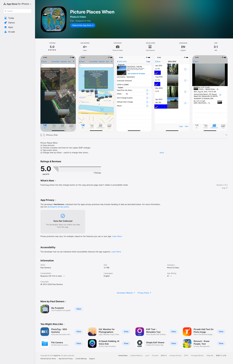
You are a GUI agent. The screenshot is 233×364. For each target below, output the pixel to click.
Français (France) (175, 355)
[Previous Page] (38, 337)
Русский (155, 355)
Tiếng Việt (209, 355)
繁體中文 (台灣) (221, 355)
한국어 (186, 355)
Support (92, 358)
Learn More (117, 236)
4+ (168, 276)
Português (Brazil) (197, 355)
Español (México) (136, 355)
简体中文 (164, 355)
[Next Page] (230, 337)
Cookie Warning (81, 358)
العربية (147, 355)
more (162, 152)
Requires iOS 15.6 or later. (51, 276)
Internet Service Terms (48, 358)
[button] (17, 18)
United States (123, 355)
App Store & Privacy (66, 358)
